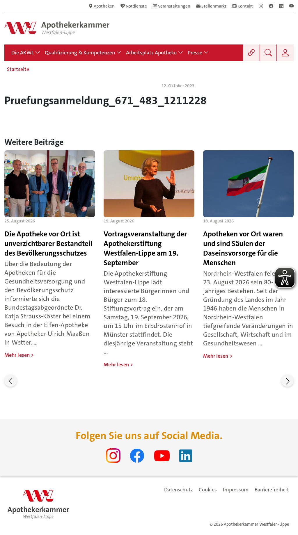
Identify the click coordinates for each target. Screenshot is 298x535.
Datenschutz (178, 489)
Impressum (236, 489)
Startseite (18, 69)
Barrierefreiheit (272, 489)
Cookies (208, 489)
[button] (10, 380)
